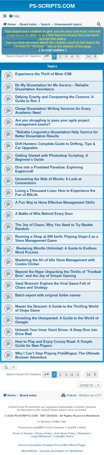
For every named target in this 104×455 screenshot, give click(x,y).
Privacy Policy (43, 433)
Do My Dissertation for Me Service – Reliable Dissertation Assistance (52, 87)
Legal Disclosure (41, 436)
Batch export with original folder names (48, 295)
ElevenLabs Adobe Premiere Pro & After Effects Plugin (52, 445)
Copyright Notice (63, 436)
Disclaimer (84, 433)
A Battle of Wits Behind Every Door (44, 214)
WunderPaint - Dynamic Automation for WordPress (52, 450)
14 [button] (88, 56)
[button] (46, 56)
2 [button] (60, 56)
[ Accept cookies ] (52, 50)
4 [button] (72, 56)
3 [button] (66, 56)
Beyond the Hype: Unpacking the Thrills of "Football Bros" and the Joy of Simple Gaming (58, 274)
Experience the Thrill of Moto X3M (43, 74)
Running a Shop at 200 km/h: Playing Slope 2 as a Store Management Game (56, 239)
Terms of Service (23, 433)
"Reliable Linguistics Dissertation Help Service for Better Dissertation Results (56, 134)
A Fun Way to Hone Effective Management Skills (55, 202)
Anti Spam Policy (64, 433)
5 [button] (78, 56)
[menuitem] (14, 16)
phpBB (38, 427)
